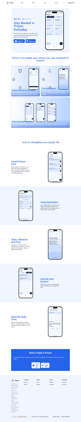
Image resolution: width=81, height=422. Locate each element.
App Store (64, 382)
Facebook (51, 384)
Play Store (64, 384)
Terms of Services (65, 416)
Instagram (51, 382)
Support (70, 2)
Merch (38, 382)
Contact (25, 384)
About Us (26, 382)
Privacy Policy (56, 416)
